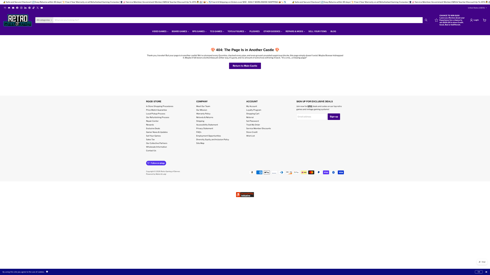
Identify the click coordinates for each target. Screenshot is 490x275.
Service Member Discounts (258, 128)
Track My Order (253, 125)
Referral (250, 117)
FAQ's (198, 132)
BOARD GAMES (179, 31)
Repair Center (152, 121)
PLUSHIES (254, 31)
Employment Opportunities (208, 136)
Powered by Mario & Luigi (156, 174)
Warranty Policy (203, 114)
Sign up (334, 116)
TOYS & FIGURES (236, 31)
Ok (479, 272)
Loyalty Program (253, 110)
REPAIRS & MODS (295, 31)
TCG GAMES (216, 31)
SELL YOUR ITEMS (317, 31)
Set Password (252, 121)
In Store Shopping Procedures (159, 106)
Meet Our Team (203, 106)
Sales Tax (150, 139)
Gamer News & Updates (157, 132)
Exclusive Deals (153, 128)
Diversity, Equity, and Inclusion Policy (212, 139)
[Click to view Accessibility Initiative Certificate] (245, 198)
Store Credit (252, 132)
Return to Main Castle (245, 65)
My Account (251, 106)
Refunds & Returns (204, 117)
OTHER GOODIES (272, 31)
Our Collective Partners (156, 143)
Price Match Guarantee (156, 110)
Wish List (250, 136)
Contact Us (151, 150)
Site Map (200, 143)
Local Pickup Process (155, 114)
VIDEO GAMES (159, 31)
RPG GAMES (198, 31)
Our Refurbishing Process (157, 117)
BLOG (333, 31)
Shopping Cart (252, 114)
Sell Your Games (153, 136)
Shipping (200, 121)
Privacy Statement (204, 128)
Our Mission (201, 110)
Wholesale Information (156, 147)
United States (476, 8)
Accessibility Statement (207, 125)
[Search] (426, 20)
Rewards (150, 125)
